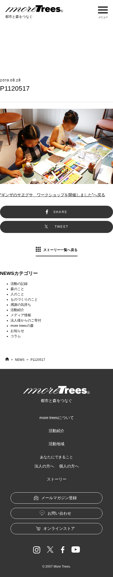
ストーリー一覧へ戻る (60, 250)
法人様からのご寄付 (26, 320)
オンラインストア (59, 528)
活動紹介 (17, 310)
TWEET (62, 226)
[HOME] (7, 360)
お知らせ (17, 331)
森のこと (17, 289)
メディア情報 (21, 315)
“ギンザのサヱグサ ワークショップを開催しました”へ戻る (52, 195)
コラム (16, 336)
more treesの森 (22, 326)
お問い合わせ (59, 513)
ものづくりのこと (24, 299)
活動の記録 (19, 284)
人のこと (17, 294)
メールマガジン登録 (59, 498)
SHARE (60, 212)
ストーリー (56, 479)
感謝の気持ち (21, 305)
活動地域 (56, 444)
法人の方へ (44, 466)
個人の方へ (69, 466)
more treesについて (56, 417)
